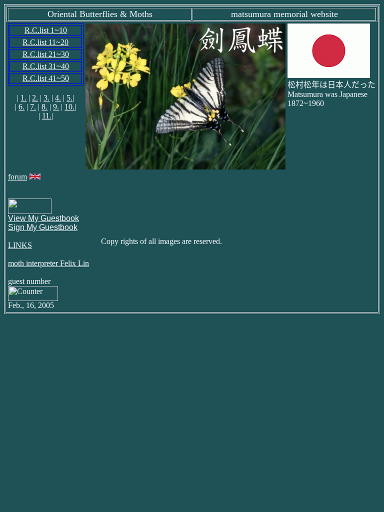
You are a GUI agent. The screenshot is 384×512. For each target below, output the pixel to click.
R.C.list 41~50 (45, 78)
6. (21, 106)
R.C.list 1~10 (45, 30)
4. (58, 98)
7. (33, 106)
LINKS (20, 245)
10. (69, 106)
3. (47, 98)
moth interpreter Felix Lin (48, 263)
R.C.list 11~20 (45, 42)
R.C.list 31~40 (45, 66)
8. (45, 106)
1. (23, 98)
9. (56, 106)
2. (35, 98)
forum (17, 176)
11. (47, 116)
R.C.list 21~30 (45, 54)
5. (69, 98)
